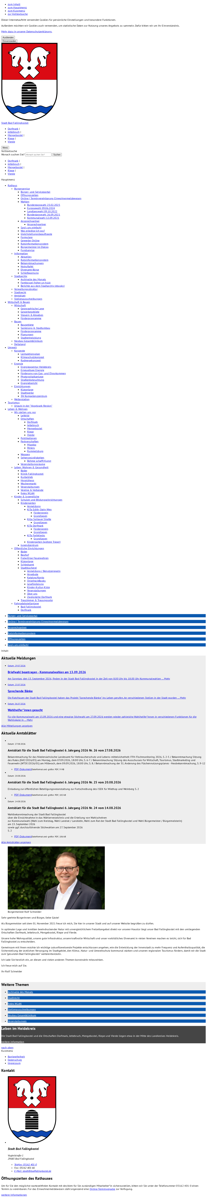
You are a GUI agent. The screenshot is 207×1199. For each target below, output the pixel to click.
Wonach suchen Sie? (13, 154)
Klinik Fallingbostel (32, 473)
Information (21, 253)
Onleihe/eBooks (36, 580)
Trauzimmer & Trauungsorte (37, 600)
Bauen (18, 321)
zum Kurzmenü (16, 10)
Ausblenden (8, 37)
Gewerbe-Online (30, 240)
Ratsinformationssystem (34, 243)
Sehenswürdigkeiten (32, 457)
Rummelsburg (35, 451)
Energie (18, 363)
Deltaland (20, 344)
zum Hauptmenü (17, 7)
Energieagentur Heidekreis (36, 366)
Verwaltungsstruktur (26, 289)
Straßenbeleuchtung (32, 379)
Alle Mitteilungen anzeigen (17, 725)
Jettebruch (14, 132)
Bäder (24, 470)
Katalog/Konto (35, 577)
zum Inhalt (14, 4)
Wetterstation (21, 399)
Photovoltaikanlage (32, 376)
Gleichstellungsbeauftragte (36, 234)
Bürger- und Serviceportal (35, 191)
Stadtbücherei (29, 567)
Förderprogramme (31, 318)
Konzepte (19, 350)
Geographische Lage (32, 308)
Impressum (14, 1063)
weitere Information (12, 1041)
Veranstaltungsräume (33, 464)
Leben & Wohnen (17, 409)
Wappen (25, 454)
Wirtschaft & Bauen (19, 302)
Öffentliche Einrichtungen (29, 548)
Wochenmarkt (28, 483)
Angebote (32, 574)
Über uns (32, 593)
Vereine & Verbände (32, 490)
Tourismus (14, 402)
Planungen (27, 334)
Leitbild (25, 415)
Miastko (31, 444)
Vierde (11, 141)
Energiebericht (29, 383)
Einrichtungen (22, 386)
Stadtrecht (20, 292)
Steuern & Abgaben (32, 315)
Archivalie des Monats (33, 279)
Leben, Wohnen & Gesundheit (31, 467)
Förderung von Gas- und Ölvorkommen (43, 373)
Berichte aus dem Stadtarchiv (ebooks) (43, 285)
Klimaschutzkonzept (32, 357)
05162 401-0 (25, 1164)
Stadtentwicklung (31, 337)
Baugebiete (27, 324)
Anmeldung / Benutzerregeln (43, 571)
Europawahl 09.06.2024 (41, 208)
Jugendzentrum (29, 545)
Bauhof (25, 554)
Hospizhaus (27, 480)
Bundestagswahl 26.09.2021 (43, 214)
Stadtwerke (27, 392)
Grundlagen (40, 516)
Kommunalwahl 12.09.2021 (43, 217)
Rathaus (12, 185)
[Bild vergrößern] (50, 878)
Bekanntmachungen (32, 263)
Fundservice (28, 250)
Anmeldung (34, 506)
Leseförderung (35, 584)
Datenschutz (15, 1059)
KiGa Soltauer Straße (39, 519)
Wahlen (25, 201)
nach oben (7, 1047)
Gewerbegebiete (30, 311)
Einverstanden (9, 41)
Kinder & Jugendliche (26, 496)
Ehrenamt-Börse (30, 269)
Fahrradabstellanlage (26, 603)
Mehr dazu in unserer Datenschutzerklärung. (26, 31)
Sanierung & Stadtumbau (35, 328)
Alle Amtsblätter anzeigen (16, 842)
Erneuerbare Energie (32, 370)
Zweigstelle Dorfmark (39, 597)
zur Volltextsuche (18, 14)
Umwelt (12, 347)
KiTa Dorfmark (35, 525)
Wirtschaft (20, 305)
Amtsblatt (19, 295)
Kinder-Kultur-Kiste (38, 587)
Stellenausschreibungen (28, 298)
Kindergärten (28, 503)
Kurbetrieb (27, 477)
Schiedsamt (27, 564)
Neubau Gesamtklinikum (28, 341)
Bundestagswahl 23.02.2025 (43, 204)
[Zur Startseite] (29, 119)
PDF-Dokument (23, 769)
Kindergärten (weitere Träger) (43, 541)
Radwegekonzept (31, 360)
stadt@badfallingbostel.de (32, 1171)
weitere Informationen (14, 1194)
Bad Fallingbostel (31, 606)
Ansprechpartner (30, 221)
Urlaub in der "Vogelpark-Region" (33, 405)
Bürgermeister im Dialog (35, 247)
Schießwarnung (30, 272)
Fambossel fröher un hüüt (36, 282)
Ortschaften (27, 418)
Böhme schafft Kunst (39, 460)
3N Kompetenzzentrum (34, 396)
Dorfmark (13, 128)
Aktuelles (26, 256)
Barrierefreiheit (16, 1056)
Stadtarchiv (20, 276)
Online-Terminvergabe (102, 1189)
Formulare (27, 237)
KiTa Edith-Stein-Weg (39, 509)
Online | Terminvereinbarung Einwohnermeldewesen (51, 198)
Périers (31, 447)
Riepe (11, 138)
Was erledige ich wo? (33, 230)
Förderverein (41, 512)
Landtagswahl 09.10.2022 (42, 211)
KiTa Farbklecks (36, 535)
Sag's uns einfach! (31, 227)
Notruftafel (27, 266)
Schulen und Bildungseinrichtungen (41, 499)
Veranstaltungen (30, 486)
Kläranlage (27, 389)
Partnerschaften (30, 441)
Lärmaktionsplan (30, 353)
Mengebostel (15, 135)
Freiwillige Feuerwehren (35, 558)
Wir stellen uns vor (25, 412)
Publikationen (29, 438)
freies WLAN (28, 493)
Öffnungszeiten (29, 195)
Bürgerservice (22, 188)
